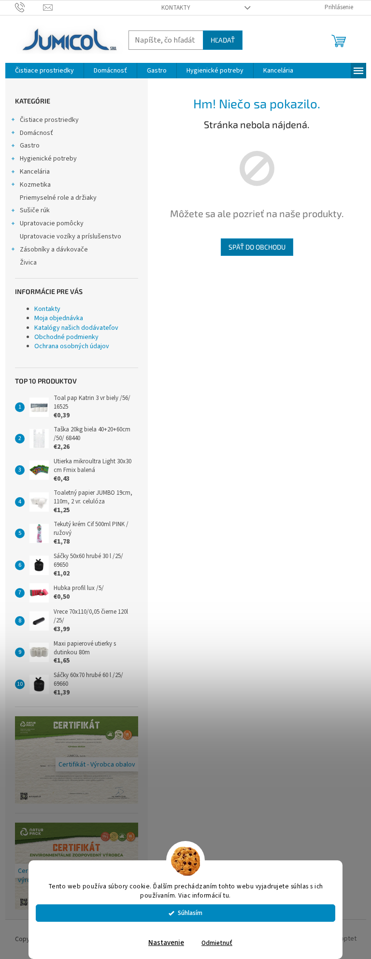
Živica (28, 262)
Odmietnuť (216, 942)
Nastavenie (166, 943)
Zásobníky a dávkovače (54, 249)
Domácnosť (36, 133)
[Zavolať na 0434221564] (29, 7)
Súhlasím (190, 912)
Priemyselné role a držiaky (58, 198)
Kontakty (175, 7)
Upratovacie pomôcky (52, 223)
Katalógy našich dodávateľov (76, 328)
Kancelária (35, 172)
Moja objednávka (58, 318)
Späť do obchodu (256, 247)
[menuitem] (44, 70)
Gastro (30, 145)
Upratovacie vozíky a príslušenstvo (70, 236)
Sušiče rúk (35, 210)
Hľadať (223, 40)
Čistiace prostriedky (49, 120)
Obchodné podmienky (66, 337)
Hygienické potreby (48, 158)
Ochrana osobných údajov (71, 346)
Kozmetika (35, 185)
